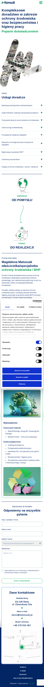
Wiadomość (6, 549)
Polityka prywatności (23, 678)
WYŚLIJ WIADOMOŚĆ (22, 581)
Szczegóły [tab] (20, 307)
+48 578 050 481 (22, 625)
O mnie (23, 671)
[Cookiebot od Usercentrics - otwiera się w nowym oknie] (33, 301)
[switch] (39, 348)
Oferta (23, 667)
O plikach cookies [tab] (35, 307)
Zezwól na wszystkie (22, 370)
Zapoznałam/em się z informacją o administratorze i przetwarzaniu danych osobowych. (22, 571)
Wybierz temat (7, 539)
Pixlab (31, 683)
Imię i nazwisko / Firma (10, 520)
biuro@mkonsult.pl (22, 614)
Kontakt (23, 674)
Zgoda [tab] (7, 307)
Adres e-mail (6, 529)
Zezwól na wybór (22, 377)
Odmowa (22, 384)
